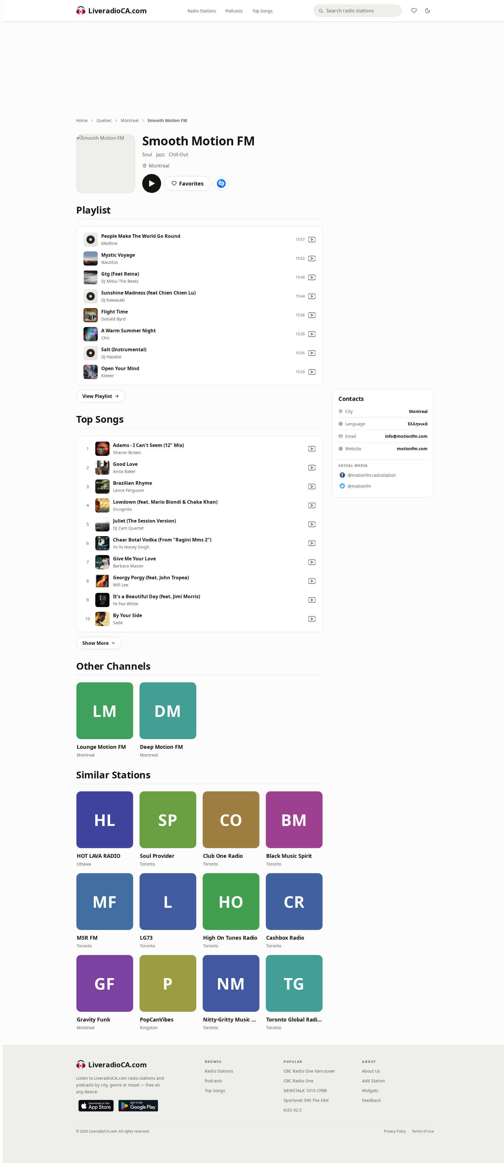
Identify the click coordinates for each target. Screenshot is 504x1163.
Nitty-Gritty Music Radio (231, 1019)
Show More (95, 643)
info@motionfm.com (406, 436)
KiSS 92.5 (293, 1110)
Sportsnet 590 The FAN (306, 1100)
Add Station (373, 1081)
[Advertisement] (255, 70)
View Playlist (97, 396)
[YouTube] (311, 239)
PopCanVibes (157, 1019)
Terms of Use (423, 1131)
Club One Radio (223, 855)
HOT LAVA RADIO (98, 855)
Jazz (160, 154)
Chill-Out (178, 154)
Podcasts (234, 11)
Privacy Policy (395, 1131)
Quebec (104, 120)
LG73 (146, 937)
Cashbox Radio (285, 937)
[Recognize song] (221, 183)
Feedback (371, 1100)
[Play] (151, 183)
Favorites (191, 183)
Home (82, 120)
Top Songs (262, 11)
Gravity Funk (93, 1019)
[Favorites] (414, 10)
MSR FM (87, 937)
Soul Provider (157, 855)
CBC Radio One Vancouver (309, 1071)
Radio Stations (202, 11)
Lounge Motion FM (101, 746)
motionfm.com (412, 448)
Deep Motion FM (161, 746)
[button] (104, 710)
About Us (371, 1071)
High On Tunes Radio (230, 937)
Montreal (130, 120)
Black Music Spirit (289, 855)
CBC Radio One (298, 1081)
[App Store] (96, 1106)
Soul (147, 154)
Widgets (370, 1090)
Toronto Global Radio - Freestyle (294, 1019)
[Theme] (427, 10)
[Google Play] (138, 1106)
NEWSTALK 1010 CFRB (305, 1090)
